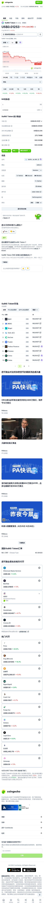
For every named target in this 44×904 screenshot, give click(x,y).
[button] (39, 164)
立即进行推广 (23, 631)
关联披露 (4, 306)
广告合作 (5, 218)
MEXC (36, 248)
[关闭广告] (39, 594)
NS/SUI (35, 346)
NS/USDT (36, 319)
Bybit (11, 246)
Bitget (4, 250)
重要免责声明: (6, 876)
